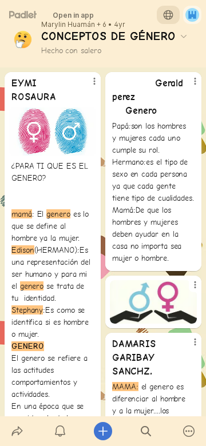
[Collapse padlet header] (183, 36)
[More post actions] (87, 86)
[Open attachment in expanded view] (52, 131)
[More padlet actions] (189, 431)
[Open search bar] (146, 431)
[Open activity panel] (59, 431)
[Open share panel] (16, 431)
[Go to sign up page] (192, 15)
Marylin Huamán (68, 25)
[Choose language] (168, 15)
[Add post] (102, 431)
